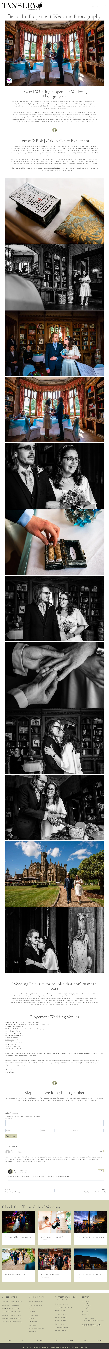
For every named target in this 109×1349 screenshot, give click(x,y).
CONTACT (99, 6)
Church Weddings (60, 1310)
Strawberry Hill (10, 1046)
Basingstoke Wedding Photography (12, 1315)
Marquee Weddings (61, 1317)
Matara (7, 1044)
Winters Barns (9, 1040)
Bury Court (32, 1308)
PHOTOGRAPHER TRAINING (91, 1325)
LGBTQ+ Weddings (60, 1320)
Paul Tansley (19, 1170)
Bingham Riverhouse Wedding (15, 1274)
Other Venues (32, 1332)
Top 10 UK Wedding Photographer (13, 1190)
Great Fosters (32, 1325)
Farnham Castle (33, 1315)
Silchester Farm (10, 1026)
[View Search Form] (105, 6)
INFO (79, 6)
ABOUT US (63, 6)
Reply (100, 1151)
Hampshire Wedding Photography (12, 1302)
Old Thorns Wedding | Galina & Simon (18, 1237)
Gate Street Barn (33, 1322)
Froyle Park (32, 1318)
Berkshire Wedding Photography (11, 1312)
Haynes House (10, 1037)
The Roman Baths (11, 1029)
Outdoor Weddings (60, 1314)
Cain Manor (32, 1312)
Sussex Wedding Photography (10, 1308)
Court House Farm (11, 1033)
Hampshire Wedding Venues (37, 1302)
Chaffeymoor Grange (12, 1035)
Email (43, 1130)
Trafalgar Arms (10, 1048)
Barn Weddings (59, 1324)
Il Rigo (7, 1072)
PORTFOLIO (72, 6)
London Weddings (60, 1330)
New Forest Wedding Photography (12, 1318)
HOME (9, 1340)
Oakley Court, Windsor (12, 1022)
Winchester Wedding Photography (12, 1322)
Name (8, 1130)
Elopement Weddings (61, 1304)
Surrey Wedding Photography (10, 1305)
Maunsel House (10, 1031)
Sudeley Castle (10, 1042)
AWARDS (85, 6)
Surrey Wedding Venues (35, 1305)
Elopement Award (62, 168)
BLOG (92, 6)
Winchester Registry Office (13, 1024)
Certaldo (8, 1060)
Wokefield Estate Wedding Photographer (93, 1190)
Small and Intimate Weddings (63, 1307)
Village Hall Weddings (61, 1327)
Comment (8, 1118)
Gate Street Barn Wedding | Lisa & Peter (90, 1237)
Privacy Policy (83, 1347)
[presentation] (18, 1222)
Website (75, 1130)
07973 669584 (90, 1318)
